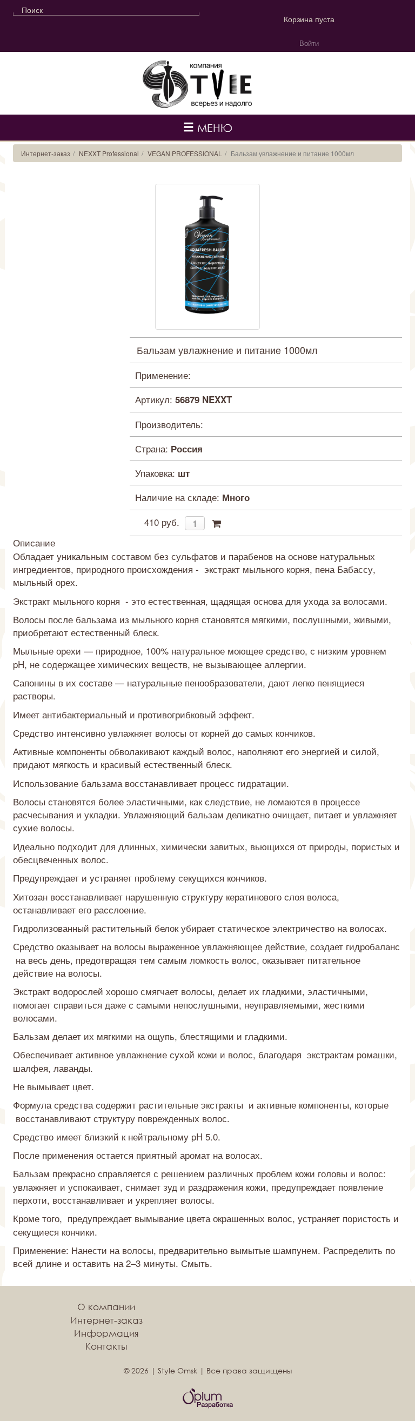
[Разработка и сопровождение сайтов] (208, 1398)
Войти (309, 43)
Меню (213, 127)
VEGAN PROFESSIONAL (185, 153)
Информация (106, 1333)
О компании (106, 1306)
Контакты (106, 1346)
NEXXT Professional (109, 153)
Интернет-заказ (45, 153)
